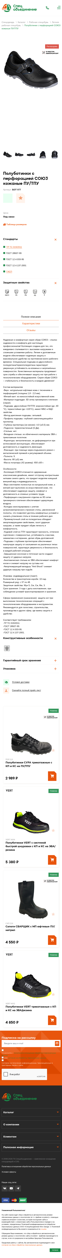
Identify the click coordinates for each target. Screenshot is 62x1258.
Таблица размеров (16, 224)
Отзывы (31, 330)
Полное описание (31, 317)
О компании (11, 1124)
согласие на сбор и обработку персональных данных (22, 1245)
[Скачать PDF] (7, 198)
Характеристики (31, 323)
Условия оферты (9, 1172)
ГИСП (9, 271)
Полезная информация (18, 1147)
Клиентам (9, 1136)
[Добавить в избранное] (20, 198)
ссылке (43, 1229)
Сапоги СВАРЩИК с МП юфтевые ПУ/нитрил (30, 928)
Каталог (8, 1112)
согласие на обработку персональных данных (27, 1058)
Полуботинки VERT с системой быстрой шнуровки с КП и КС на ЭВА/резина (30, 846)
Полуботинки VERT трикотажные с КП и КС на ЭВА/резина (31, 1008)
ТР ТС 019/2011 (14, 247)
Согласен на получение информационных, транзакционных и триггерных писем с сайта (27, 1064)
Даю (25, 1058)
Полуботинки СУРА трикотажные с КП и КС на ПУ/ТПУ (29, 764)
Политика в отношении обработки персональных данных (26, 1167)
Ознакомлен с (29, 1054)
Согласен (55, 1250)
